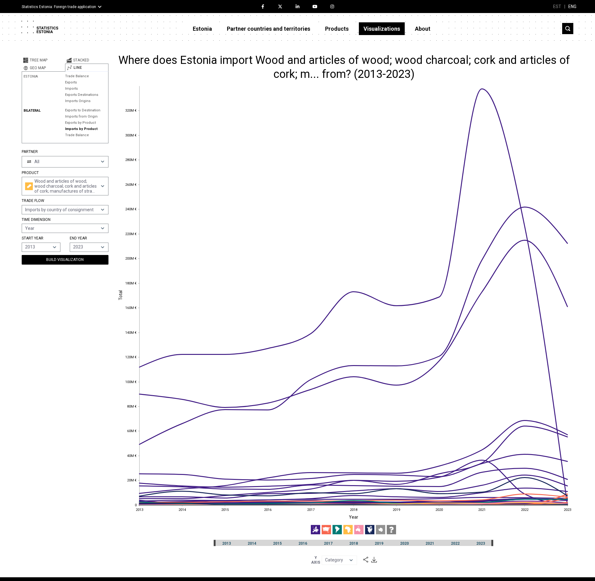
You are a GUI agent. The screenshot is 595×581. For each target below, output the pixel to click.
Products (337, 28)
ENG (572, 6)
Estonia (202, 28)
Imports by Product (81, 129)
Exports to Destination (82, 110)
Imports (71, 89)
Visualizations (382, 28)
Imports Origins (77, 101)
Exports (71, 82)
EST (557, 6)
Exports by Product (80, 123)
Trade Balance (77, 76)
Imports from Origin (81, 116)
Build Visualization (65, 259)
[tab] (43, 60)
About (422, 28)
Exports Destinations (81, 95)
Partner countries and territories (268, 28)
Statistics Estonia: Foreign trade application (59, 7)
